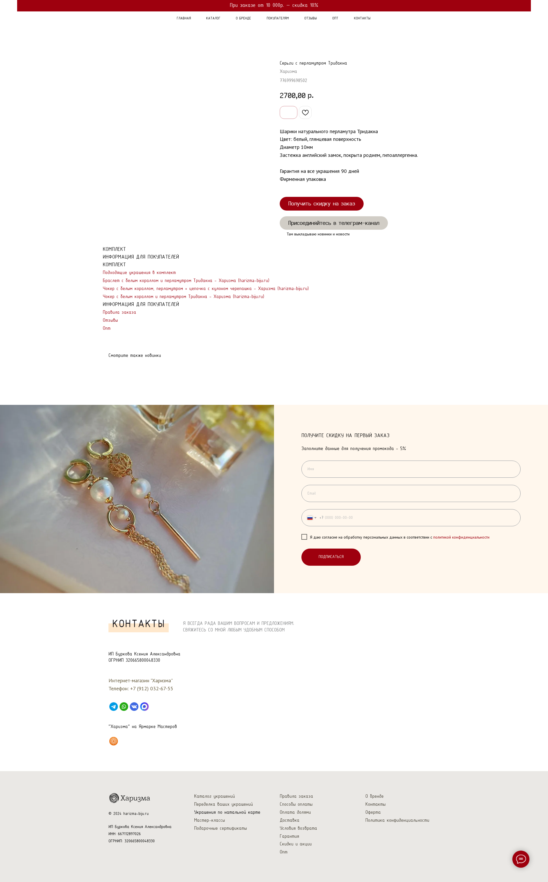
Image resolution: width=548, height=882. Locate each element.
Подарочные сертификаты (220, 828)
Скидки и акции (296, 844)
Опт (106, 328)
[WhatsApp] (124, 706)
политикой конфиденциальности (461, 537)
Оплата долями (295, 812)
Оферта (373, 812)
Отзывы (110, 320)
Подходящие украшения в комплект (139, 273)
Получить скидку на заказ (321, 203)
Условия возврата (298, 828)
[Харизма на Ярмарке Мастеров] (113, 741)
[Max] (144, 706)
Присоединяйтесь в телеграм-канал (333, 223)
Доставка (289, 820)
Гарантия (289, 836)
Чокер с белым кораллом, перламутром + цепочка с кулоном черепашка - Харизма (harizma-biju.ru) (206, 289)
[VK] (134, 706)
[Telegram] (113, 706)
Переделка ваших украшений (223, 804)
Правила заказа (119, 312)
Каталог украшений (214, 796)
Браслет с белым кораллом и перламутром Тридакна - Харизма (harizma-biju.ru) (186, 281)
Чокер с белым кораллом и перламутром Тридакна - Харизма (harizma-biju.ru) (183, 297)
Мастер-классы (209, 820)
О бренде (374, 796)
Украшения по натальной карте (227, 812)
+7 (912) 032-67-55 (151, 688)
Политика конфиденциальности (397, 820)
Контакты (375, 804)
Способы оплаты (296, 804)
